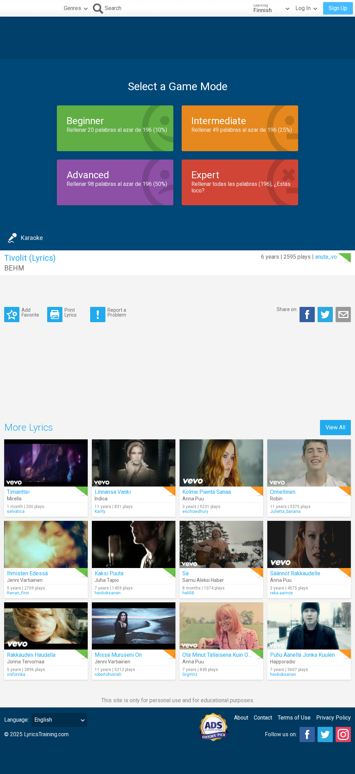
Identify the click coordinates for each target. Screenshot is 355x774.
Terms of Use (294, 717)
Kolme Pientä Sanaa (206, 492)
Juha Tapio (107, 580)
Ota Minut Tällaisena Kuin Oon (218, 655)
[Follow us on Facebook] (307, 734)
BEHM (14, 268)
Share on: (287, 309)
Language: (16, 719)
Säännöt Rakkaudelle (295, 573)
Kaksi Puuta (109, 573)
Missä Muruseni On (118, 655)
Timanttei (18, 492)
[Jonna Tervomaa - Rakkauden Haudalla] (46, 626)
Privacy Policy (333, 717)
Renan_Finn (18, 593)
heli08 (188, 593)
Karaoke (32, 237)
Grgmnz (190, 674)
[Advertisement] (177, 37)
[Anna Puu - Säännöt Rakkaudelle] (309, 544)
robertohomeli (108, 674)
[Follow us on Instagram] (343, 734)
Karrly (100, 511)
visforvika (16, 674)
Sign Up (338, 8)
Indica (101, 498)
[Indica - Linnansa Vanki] (133, 463)
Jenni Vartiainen (25, 580)
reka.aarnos (281, 593)
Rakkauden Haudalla (31, 655)
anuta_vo (326, 256)
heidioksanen (108, 593)
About (241, 717)
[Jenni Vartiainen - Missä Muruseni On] (133, 626)
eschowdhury (195, 511)
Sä (185, 573)
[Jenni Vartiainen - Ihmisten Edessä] (46, 544)
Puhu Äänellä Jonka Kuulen (302, 655)
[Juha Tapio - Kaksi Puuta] (133, 544)
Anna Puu (193, 498)
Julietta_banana (285, 511)
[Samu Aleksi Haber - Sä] (221, 544)
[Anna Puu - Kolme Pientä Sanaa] (221, 463)
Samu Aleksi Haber (203, 580)
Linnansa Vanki (113, 492)
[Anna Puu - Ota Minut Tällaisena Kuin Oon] (221, 626)
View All (335, 427)
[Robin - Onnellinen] (309, 463)
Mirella (14, 498)
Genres (72, 8)
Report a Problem (116, 312)
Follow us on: (281, 734)
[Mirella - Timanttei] (46, 463)
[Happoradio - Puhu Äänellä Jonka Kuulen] (309, 626)
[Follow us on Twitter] (325, 734)
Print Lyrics (70, 312)
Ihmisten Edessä (27, 573)
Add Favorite (30, 312)
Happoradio (282, 661)
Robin (276, 498)
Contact (263, 717)
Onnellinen (282, 492)
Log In (303, 8)
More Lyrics (28, 427)
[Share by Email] (343, 314)
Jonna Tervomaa (25, 661)
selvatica (16, 511)
